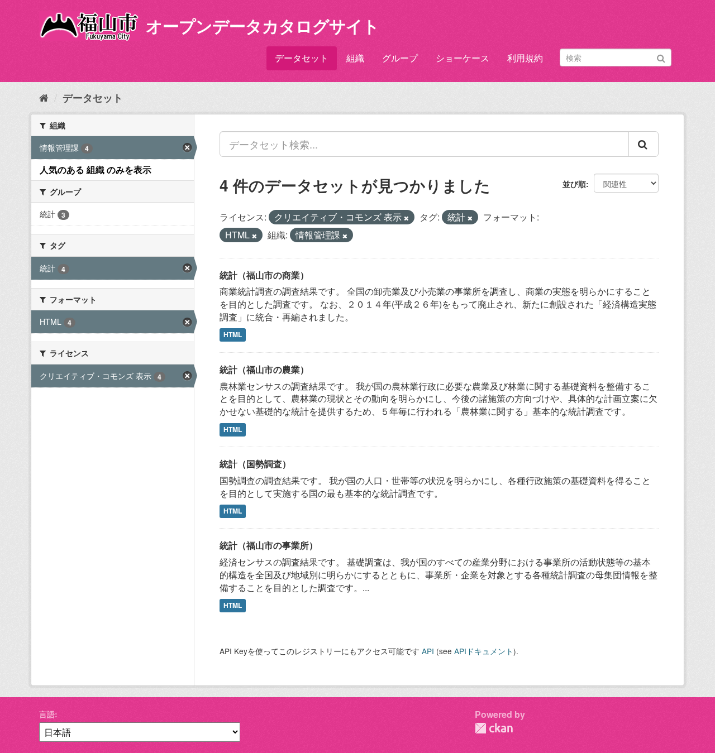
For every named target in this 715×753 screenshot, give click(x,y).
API (428, 650)
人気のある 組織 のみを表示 (95, 169)
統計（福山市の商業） (264, 274)
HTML (232, 335)
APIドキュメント (483, 650)
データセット (301, 57)
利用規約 (525, 57)
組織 (355, 57)
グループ (400, 57)
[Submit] (661, 56)
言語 (47, 714)
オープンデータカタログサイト (262, 25)
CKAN (494, 728)
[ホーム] (44, 97)
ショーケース (462, 57)
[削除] (406, 217)
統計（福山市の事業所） (269, 545)
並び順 (574, 183)
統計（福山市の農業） (264, 369)
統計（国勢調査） (255, 463)
